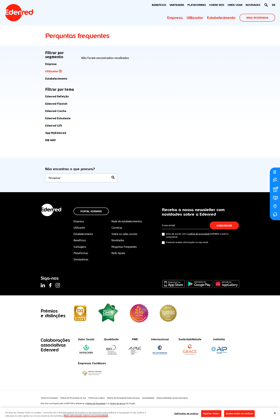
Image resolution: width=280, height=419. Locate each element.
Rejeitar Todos (211, 413)
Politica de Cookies (96, 398)
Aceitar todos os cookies (239, 413)
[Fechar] (274, 413)
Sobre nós (216, 5)
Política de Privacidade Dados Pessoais (123, 398)
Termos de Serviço (118, 403)
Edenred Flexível (56, 103)
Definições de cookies (186, 413)
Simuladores (81, 259)
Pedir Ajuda (118, 253)
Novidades (117, 240)
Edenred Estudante (57, 118)
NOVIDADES (253, 5)
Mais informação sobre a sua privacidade (86, 415)
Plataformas (196, 5)
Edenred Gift (53, 125)
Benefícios (80, 240)
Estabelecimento (221, 17)
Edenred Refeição (57, 96)
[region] (140, 413)
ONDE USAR (235, 5)
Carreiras (116, 227)
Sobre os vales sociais (124, 234)
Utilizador (195, 17)
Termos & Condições (49, 398)
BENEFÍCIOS (159, 5)
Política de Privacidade (95, 403)
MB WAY (50, 140)
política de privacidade (199, 234)
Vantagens (80, 246)
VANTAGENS (176, 5)
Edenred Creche (55, 110)
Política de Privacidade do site (73, 398)
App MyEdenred (55, 132)
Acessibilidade (148, 398)
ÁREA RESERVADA (257, 17)
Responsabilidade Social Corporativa (172, 398)
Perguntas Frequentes (124, 246)
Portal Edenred (91, 211)
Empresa (175, 17)
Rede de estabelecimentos (126, 221)
